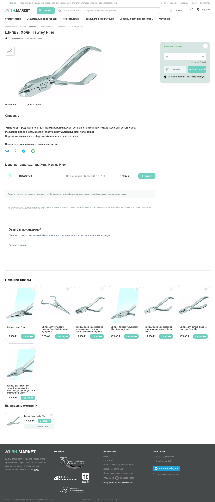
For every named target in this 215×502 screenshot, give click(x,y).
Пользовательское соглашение (118, 473)
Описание (10, 104)
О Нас (163, 3)
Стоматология (13, 18)
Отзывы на (108, 477)
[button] (22, 68)
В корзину (45, 420)
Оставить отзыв (17, 245)
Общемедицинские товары (42, 18)
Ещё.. (36, 469)
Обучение (164, 18)
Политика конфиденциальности (118, 464)
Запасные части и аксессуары (136, 18)
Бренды (184, 3)
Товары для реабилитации (99, 18)
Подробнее (28, 336)
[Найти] (59, 10)
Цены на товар (34, 104)
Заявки (173, 3)
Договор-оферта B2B (113, 469)
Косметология (71, 18)
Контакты (205, 3)
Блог (194, 3)
